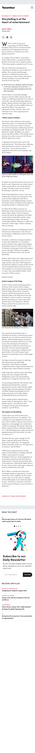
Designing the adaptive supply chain (14, 590)
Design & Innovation (9, 588)
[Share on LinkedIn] (7, 37)
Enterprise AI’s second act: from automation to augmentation (17, 617)
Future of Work (8, 595)
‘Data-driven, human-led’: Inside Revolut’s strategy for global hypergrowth (16, 608)
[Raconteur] (8, 8)
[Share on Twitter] (3, 37)
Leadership (6, 605)
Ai (2, 517)
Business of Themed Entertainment (15, 16)
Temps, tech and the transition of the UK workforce (15, 599)
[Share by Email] (11, 37)
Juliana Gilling (6, 29)
